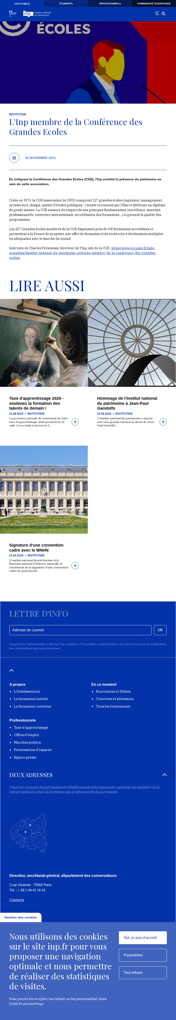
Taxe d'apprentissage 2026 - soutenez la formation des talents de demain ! (36, 403)
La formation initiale (31, 699)
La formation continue (32, 706)
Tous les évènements (113, 706)
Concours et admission (115, 699)
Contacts (16, 900)
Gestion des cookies (21, 917)
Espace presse (25, 757)
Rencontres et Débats (113, 691)
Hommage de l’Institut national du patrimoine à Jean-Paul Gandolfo (127, 403)
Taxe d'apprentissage (31, 727)
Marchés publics (27, 742)
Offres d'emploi (26, 735)
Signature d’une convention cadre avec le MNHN (36, 547)
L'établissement (27, 691)
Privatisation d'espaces (33, 750)
